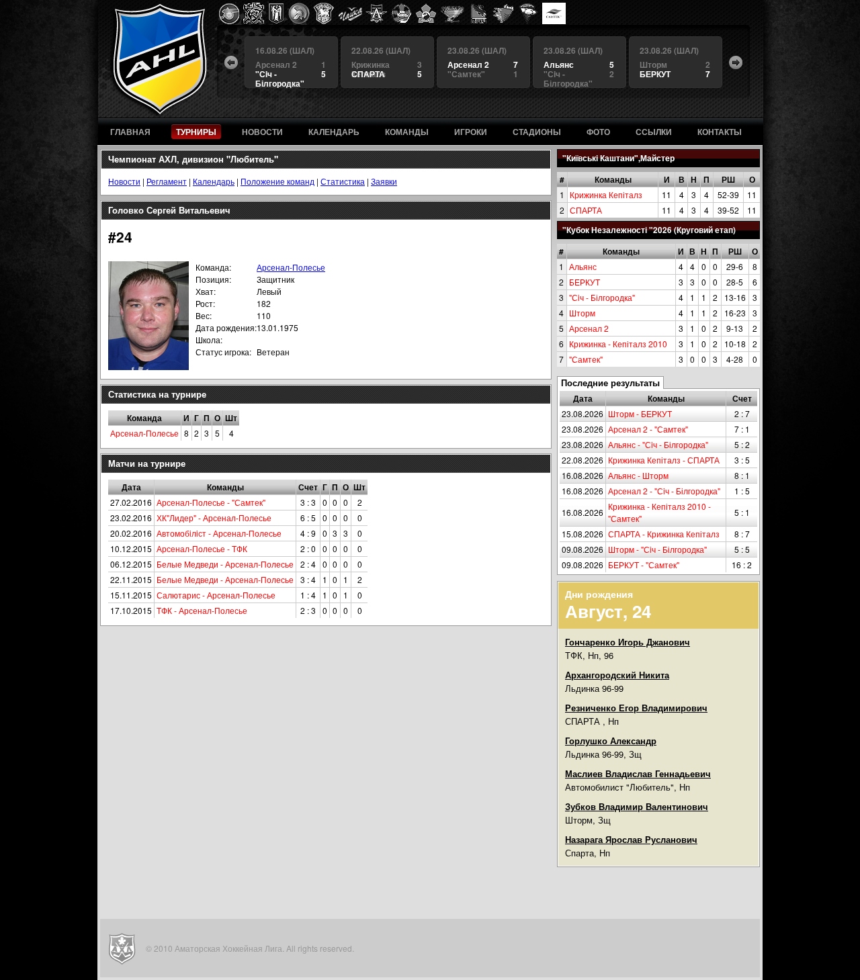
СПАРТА (586, 210)
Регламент (166, 181)
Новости (124, 181)
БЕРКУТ (584, 281)
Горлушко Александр (610, 740)
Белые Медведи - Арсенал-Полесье (225, 564)
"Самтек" (586, 359)
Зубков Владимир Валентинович (636, 806)
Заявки (384, 181)
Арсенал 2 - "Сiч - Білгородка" (664, 490)
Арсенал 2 (589, 328)
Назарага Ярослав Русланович (631, 839)
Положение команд (277, 181)
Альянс (583, 266)
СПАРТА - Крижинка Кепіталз (664, 533)
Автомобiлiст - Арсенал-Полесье (219, 533)
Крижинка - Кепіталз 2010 (618, 343)
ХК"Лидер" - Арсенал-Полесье (214, 517)
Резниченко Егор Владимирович (636, 707)
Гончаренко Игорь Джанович (627, 641)
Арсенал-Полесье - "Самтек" (211, 502)
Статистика (342, 181)
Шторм (582, 312)
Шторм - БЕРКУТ (640, 413)
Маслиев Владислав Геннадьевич (638, 773)
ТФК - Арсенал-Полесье (202, 610)
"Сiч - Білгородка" (602, 297)
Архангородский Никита (617, 674)
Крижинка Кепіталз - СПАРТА (664, 459)
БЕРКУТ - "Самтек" (643, 564)
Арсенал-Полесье (291, 267)
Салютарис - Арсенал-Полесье (216, 594)
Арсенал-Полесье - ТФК (202, 548)
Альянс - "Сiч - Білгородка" (658, 444)
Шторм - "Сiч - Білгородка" (657, 549)
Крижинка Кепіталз (606, 194)
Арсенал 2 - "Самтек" (648, 429)
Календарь (213, 181)
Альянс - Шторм (638, 475)
